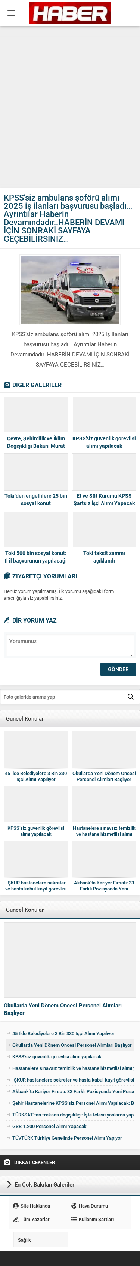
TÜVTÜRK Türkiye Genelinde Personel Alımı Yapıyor (67, 1137)
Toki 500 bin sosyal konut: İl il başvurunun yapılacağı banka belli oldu (36, 560)
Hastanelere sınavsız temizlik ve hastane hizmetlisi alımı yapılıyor (104, 834)
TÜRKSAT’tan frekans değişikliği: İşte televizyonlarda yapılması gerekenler (73, 1114)
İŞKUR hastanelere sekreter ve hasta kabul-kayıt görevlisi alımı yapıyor (35, 889)
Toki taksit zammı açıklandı (104, 556)
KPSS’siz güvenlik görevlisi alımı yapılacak (104, 442)
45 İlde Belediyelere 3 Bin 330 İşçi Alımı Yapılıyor (36, 776)
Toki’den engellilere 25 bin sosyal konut (35, 499)
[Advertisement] (70, 107)
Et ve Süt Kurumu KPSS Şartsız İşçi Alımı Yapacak (104, 499)
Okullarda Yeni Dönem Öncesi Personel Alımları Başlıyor (104, 776)
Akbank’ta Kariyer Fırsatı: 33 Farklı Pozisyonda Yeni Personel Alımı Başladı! (104, 889)
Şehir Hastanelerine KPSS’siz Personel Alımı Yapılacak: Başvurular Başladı (73, 1103)
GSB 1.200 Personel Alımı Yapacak (49, 1126)
